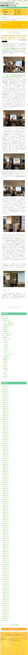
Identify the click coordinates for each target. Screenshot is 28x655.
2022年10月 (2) (6, 458)
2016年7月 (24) (6, 594)
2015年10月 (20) (6, 611)
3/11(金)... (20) (6, 320)
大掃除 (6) (5, 361)
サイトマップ (21, 634)
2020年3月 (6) (5, 512)
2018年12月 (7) (6, 540)
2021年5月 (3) (5, 486)
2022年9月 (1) (5, 460)
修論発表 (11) (6, 357)
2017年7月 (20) (6, 572)
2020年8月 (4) (5, 503)
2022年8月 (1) (5, 462)
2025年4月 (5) (5, 406)
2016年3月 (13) (6, 601)
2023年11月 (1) (6, 436)
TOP (2, 19)
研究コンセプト (17, 10)
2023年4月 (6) (5, 449)
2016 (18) (6, 346)
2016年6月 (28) (6, 596)
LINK (9, 0)
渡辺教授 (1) (5, 368)
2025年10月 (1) (6, 397)
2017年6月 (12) (6, 573)
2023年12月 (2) (6, 434)
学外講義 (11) (5, 327)
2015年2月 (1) (5, 620)
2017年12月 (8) (6, 562)
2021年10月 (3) (6, 477)
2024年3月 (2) (5, 428)
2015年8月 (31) (6, 614)
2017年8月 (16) (6, 570)
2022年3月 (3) (5, 467)
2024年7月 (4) (5, 421)
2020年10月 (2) (6, 499)
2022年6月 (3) (5, 464)
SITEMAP (25, 0)
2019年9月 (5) (5, 523)
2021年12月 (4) (6, 473)
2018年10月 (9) (6, 544)
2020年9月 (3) (5, 501)
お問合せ (10, 634)
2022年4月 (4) (5, 465)
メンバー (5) (5, 370)
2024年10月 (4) (6, 415)
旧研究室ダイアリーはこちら (14, 628)
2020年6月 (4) (5, 506)
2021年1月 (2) (5, 493)
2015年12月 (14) (6, 607)
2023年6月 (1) (5, 445)
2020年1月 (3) (5, 516)
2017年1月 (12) (6, 583)
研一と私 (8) (5, 316)
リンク (6, 634)
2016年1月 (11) (6, 605)
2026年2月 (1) (5, 391)
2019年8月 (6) (5, 525)
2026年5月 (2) (5, 387)
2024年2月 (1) (5, 430)
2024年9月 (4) (5, 417)
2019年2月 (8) (5, 536)
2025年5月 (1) (5, 404)
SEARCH (20, 0)
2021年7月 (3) (5, 482)
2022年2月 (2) (5, 469)
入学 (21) (5, 372)
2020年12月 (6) (6, 495)
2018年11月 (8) (6, 542)
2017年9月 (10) (6, 568)
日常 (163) (5, 378)
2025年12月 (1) (6, 395)
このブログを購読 (14, 624)
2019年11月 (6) (6, 519)
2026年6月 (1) (5, 386)
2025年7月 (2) (5, 400)
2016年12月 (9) (6, 584)
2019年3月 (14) (6, 534)
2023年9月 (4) (5, 439)
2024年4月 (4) (5, 426)
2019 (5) (5, 340)
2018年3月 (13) (6, 557)
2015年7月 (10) (6, 616)
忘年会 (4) (5, 363)
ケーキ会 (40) (6, 350)
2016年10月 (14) (6, 588)
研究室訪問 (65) (6, 326)
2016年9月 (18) (6, 590)
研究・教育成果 (17, 12)
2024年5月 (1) (5, 425)
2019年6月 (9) (5, 529)
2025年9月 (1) (5, 399)
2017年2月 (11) (6, 581)
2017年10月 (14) (6, 566)
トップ (5, 10)
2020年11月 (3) (6, 497)
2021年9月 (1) (5, 479)
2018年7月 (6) (5, 549)
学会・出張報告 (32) (7, 335)
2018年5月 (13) (6, 553)
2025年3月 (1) (5, 408)
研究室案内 (5, 12)
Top (14, 32)
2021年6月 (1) (5, 484)
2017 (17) (6, 344)
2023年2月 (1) (5, 451)
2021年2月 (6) (5, 491)
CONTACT (14, 0)
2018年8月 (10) (6, 547)
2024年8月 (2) (5, 419)
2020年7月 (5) (5, 505)
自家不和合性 (18, 238)
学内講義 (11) (5, 329)
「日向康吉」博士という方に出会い (12, 240)
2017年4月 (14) (6, 577)
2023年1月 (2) (5, 452)
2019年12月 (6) (6, 518)
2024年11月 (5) (6, 413)
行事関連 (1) (5, 337)
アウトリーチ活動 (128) (7, 322)
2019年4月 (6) (5, 532)
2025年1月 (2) (5, 410)
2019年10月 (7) (6, 521)
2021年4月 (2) (5, 488)
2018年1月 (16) (6, 560)
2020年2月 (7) (5, 514)
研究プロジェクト (17, 14)
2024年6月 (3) (5, 423)
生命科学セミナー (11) (8, 333)
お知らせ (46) (5, 376)
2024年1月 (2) (5, 432)
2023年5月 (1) (5, 447)
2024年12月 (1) (6, 412)
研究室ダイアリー (5, 14)
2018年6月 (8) (5, 551)
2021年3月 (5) (5, 490)
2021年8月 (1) (5, 480)
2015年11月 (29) (6, 609)
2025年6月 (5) (5, 402)
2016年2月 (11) (6, 603)
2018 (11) (6, 342)
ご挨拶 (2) (5, 366)
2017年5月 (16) (6, 575)
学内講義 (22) (6, 331)
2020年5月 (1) (5, 508)
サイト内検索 (15, 634)
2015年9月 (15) (6, 612)
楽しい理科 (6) (6, 355)
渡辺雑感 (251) (6, 318)
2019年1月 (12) (6, 538)
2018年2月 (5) (5, 558)
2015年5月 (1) (5, 618)
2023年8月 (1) (5, 441)
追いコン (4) (5, 365)
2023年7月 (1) (5, 443)
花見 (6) (4, 352)
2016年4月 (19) (6, 599)
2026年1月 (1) (5, 393)
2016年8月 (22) (6, 592)
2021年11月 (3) (6, 475)
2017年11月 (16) (6, 564)
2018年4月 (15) (6, 555)
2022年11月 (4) (6, 456)
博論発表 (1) (5, 359)
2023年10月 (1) (6, 438)
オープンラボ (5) (6, 339)
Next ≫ (17, 32)
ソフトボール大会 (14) (8, 353)
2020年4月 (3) (5, 510)
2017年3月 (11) (6, 579)
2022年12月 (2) (6, 454)
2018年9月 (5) (5, 545)
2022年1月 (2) (5, 471)
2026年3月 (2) (5, 389)
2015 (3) (5, 348)
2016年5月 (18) (6, 598)
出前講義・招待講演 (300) (8, 324)
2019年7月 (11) (6, 527)
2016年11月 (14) (6, 586)
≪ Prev (10, 32)
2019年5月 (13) (6, 531)
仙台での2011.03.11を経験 (8, 43)
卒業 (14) (5, 374)
